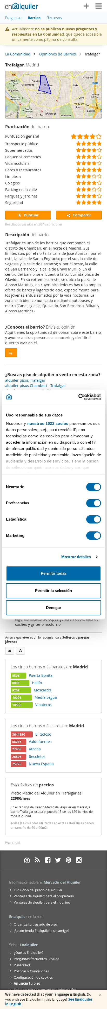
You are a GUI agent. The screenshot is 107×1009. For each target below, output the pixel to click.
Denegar (53, 607)
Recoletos (37, 756)
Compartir (81, 214)
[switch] (93, 503)
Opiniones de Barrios (57, 54)
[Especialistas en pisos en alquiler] (21, 6)
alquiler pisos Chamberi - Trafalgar (35, 385)
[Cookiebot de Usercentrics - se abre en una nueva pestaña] (78, 396)
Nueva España (41, 763)
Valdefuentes (40, 741)
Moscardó (42, 689)
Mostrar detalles (76, 557)
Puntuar (30, 214)
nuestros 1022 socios (47, 423)
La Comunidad (17, 54)
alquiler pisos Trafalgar (25, 380)
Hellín (37, 682)
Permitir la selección (53, 590)
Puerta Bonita (40, 675)
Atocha (35, 748)
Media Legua (46, 697)
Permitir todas (53, 573)
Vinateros (43, 704)
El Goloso (43, 734)
